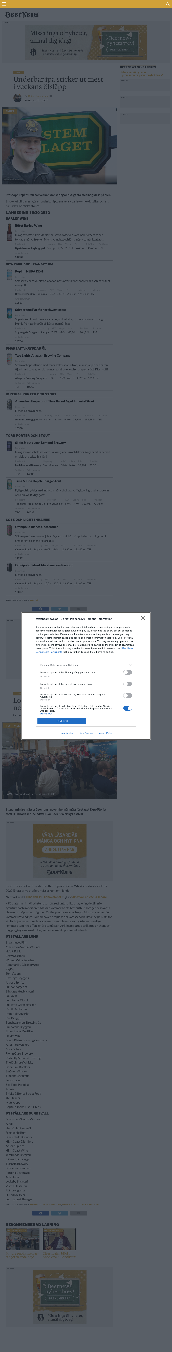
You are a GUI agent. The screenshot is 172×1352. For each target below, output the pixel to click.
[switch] (127, 672)
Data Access (86, 733)
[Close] (144, 619)
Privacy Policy (105, 733)
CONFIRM (62, 721)
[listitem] (86, 665)
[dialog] (86, 676)
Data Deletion (67, 733)
